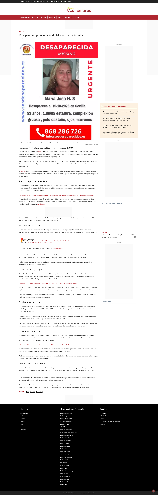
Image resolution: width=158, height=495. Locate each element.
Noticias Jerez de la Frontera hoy (68, 432)
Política (35, 17)
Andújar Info (63, 468)
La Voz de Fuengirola (66, 457)
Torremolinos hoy (64, 454)
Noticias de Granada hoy (66, 471)
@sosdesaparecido (32, 242)
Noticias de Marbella (65, 460)
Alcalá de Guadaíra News (66, 427)
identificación (41, 204)
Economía (67, 17)
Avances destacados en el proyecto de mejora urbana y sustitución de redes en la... (118, 113)
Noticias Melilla (64, 482)
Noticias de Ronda (65, 449)
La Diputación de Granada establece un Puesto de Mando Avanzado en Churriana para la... (117, 126)
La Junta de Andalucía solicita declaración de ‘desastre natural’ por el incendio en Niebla (118, 133)
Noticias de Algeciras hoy (67, 435)
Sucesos (43, 17)
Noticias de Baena (65, 446)
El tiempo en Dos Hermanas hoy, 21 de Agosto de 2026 (118, 235)
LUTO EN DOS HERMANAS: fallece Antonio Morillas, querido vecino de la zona (48, 1)
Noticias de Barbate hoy (66, 438)
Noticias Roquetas (65, 476)
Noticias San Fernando (66, 429)
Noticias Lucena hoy (65, 440)
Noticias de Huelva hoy (66, 413)
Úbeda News (63, 462)
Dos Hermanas (25, 17)
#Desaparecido (49, 241)
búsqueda (32, 391)
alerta (39, 151)
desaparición (39, 391)
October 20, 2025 (58, 248)
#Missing (56, 241)
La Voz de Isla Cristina (66, 418)
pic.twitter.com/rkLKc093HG (46, 242)
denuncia (23, 171)
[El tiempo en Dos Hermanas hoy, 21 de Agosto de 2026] (119, 219)
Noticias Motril (64, 473)
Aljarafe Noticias (64, 424)
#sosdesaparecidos (39, 241)
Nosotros (102, 424)
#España (62, 241)
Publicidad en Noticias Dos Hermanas (110, 421)
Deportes (52, 17)
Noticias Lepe (63, 416)
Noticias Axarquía (65, 451)
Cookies (102, 418)
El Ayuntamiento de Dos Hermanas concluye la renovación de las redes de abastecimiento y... (116, 119)
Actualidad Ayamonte (66, 421)
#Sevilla (67, 241)
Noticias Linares (64, 465)
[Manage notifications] (153, 490)
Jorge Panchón (24, 38)
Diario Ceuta (63, 484)
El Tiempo (76, 17)
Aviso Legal (103, 413)
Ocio (59, 17)
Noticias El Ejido (64, 479)
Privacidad (103, 416)
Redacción (104, 237)
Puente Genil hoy (64, 443)
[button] (138, 17)
